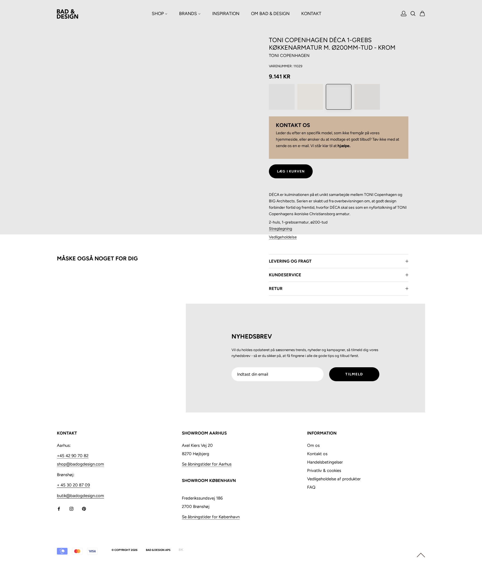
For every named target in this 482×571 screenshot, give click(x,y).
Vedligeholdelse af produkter (334, 478)
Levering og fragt (290, 261)
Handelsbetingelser (325, 462)
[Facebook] (59, 508)
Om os (313, 445)
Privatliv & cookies (324, 470)
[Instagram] (71, 508)
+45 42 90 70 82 (72, 455)
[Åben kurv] (422, 14)
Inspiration (225, 13)
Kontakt (311, 13)
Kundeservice (285, 274)
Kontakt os (317, 453)
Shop (158, 13)
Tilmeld (354, 374)
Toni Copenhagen (289, 55)
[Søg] (413, 14)
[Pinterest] (84, 508)
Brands (188, 13)
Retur (276, 288)
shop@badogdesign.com (80, 464)
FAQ (311, 487)
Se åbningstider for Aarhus (207, 464)
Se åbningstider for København (211, 516)
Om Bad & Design (270, 13)
